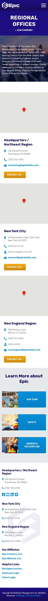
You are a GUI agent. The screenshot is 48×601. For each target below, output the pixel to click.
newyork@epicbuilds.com (22, 257)
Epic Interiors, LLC (12, 554)
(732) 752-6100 (15, 159)
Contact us (14, 174)
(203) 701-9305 (15, 338)
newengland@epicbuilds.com (24, 350)
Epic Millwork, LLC (11, 558)
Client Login (9, 577)
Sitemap (20, 596)
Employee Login (10, 573)
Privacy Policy (34, 596)
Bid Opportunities (12, 568)
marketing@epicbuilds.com (23, 165)
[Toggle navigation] (43, 5)
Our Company (25, 30)
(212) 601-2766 (15, 246)
